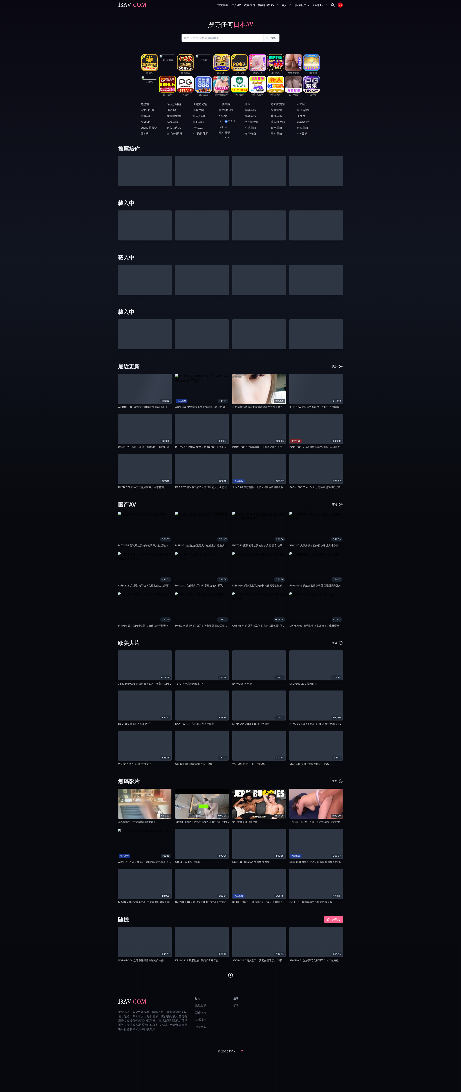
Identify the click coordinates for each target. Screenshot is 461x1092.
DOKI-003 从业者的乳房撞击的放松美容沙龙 (314, 447)
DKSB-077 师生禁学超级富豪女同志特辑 (141, 487)
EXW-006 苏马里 (242, 683)
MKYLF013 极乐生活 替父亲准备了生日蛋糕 (314, 625)
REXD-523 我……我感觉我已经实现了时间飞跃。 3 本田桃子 (266, 901)
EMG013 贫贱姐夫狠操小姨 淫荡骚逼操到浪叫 (315, 585)
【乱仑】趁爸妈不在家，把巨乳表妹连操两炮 (314, 821)
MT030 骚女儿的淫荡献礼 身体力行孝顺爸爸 (143, 625)
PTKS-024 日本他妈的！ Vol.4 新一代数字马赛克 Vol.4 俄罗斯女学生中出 (331, 723)
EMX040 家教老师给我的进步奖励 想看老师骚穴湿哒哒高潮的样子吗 (271, 545)
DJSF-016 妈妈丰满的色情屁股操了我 (310, 901)
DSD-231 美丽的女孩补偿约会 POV (309, 763)
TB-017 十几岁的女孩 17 (189, 683)
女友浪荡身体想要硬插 (245, 821)
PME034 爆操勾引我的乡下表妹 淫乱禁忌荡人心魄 (203, 625)
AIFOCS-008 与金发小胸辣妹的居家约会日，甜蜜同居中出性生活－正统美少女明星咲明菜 (169, 407)
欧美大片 (249, 5)
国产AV (236, 5)
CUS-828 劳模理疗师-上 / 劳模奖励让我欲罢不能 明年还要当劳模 (155, 585)
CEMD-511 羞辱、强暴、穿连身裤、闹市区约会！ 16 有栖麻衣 (153, 447)
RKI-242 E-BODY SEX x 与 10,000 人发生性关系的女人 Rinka (210, 447)
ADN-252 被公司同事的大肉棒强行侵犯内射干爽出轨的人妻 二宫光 (213, 407)
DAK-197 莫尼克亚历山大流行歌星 (194, 723)
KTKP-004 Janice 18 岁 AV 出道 (251, 723)
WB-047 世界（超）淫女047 (134, 763)
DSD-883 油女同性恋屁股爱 (134, 723)
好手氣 (336, 919)
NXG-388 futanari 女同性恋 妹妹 (251, 861)
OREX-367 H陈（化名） (189, 861)
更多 (335, 366)
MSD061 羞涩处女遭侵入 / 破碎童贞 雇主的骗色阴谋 (205, 545)
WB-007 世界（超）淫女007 (248, 763)
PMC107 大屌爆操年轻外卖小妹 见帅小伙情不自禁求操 (320, 545)
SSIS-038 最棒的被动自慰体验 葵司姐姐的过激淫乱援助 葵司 (324, 861)
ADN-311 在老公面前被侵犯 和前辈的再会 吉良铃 (146, 861)
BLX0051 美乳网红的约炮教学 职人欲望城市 (143, 545)
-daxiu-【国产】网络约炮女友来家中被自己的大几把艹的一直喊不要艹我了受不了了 (222, 821)
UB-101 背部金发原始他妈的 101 (193, 763)
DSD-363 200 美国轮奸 (303, 683)
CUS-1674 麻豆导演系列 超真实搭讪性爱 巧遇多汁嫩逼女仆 (265, 625)
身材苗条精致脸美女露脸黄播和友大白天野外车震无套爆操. (265, 407)
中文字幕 (223, 5)
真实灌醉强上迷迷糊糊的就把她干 (137, 821)
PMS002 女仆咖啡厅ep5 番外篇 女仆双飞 (199, 585)
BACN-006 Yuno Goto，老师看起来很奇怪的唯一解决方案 (322, 487)
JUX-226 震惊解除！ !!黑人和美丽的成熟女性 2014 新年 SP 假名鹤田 (271, 487)
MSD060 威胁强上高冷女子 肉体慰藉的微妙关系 (259, 585)
